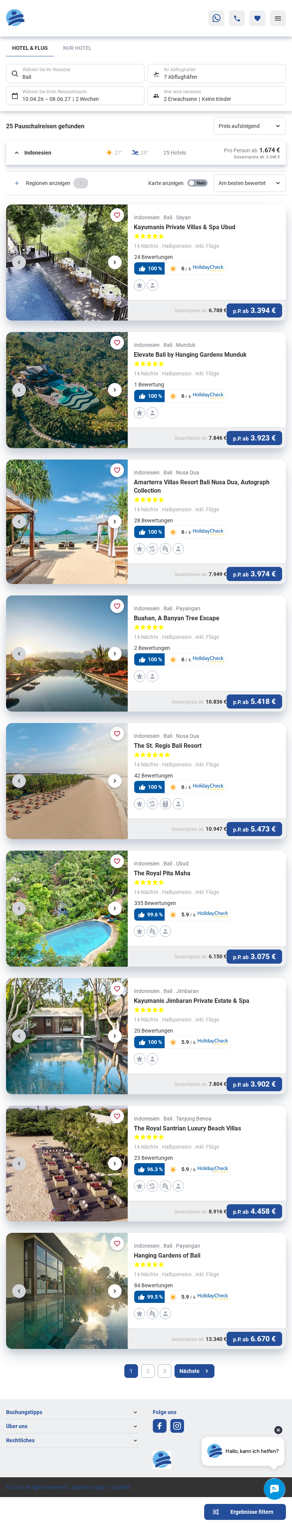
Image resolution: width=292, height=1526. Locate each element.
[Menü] (278, 18)
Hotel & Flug (30, 47)
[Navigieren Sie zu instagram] (177, 1426)
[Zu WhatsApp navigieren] (216, 18)
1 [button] (131, 1370)
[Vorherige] (19, 262)
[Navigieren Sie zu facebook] (160, 1426)
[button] (146, 153)
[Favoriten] (257, 18)
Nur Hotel (77, 47)
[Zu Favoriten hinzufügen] (117, 215)
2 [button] (147, 1370)
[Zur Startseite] (42, 18)
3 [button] (164, 1370)
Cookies (120, 1487)
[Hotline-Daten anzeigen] (237, 18)
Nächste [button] (189, 1370)
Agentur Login (89, 1487)
